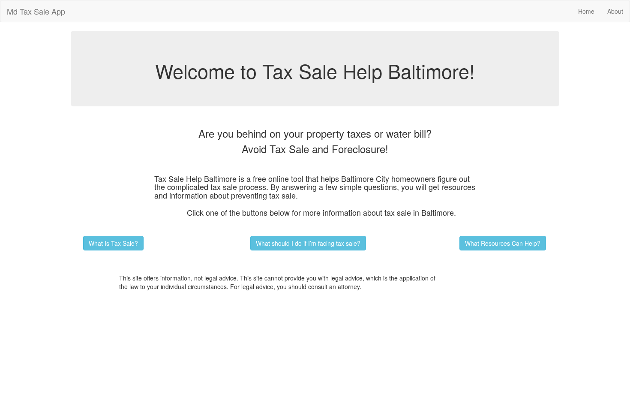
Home (586, 11)
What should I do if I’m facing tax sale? (308, 243)
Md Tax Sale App (36, 11)
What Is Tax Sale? (113, 243)
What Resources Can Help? (502, 243)
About (615, 11)
